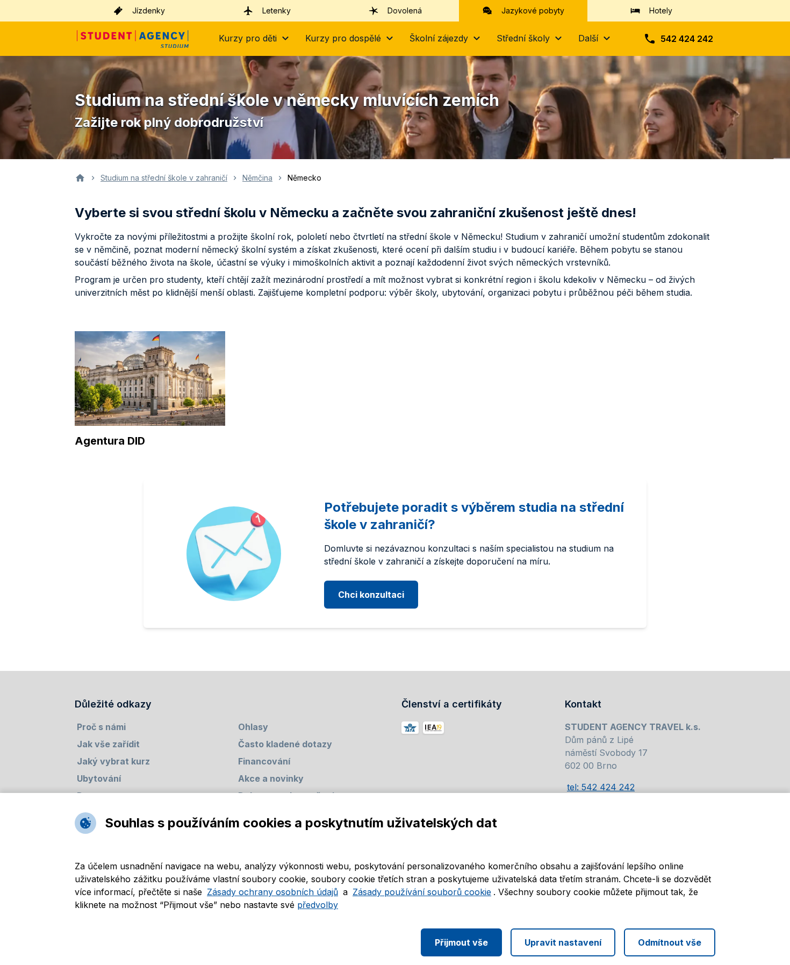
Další (588, 38)
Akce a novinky (271, 778)
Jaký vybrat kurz (113, 761)
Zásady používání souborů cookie (422, 892)
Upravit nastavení (563, 942)
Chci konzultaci (371, 594)
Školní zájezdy (439, 38)
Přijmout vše (461, 942)
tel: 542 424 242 (601, 787)
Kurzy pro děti (248, 38)
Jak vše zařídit (108, 744)
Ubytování (99, 778)
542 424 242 (686, 38)
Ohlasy (253, 726)
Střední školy (523, 38)
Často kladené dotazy (285, 744)
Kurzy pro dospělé (343, 38)
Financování (264, 761)
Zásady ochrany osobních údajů (272, 892)
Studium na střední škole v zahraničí (163, 177)
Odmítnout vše (669, 942)
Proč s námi (101, 726)
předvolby (317, 904)
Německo (304, 177)
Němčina (257, 177)
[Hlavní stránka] (133, 39)
